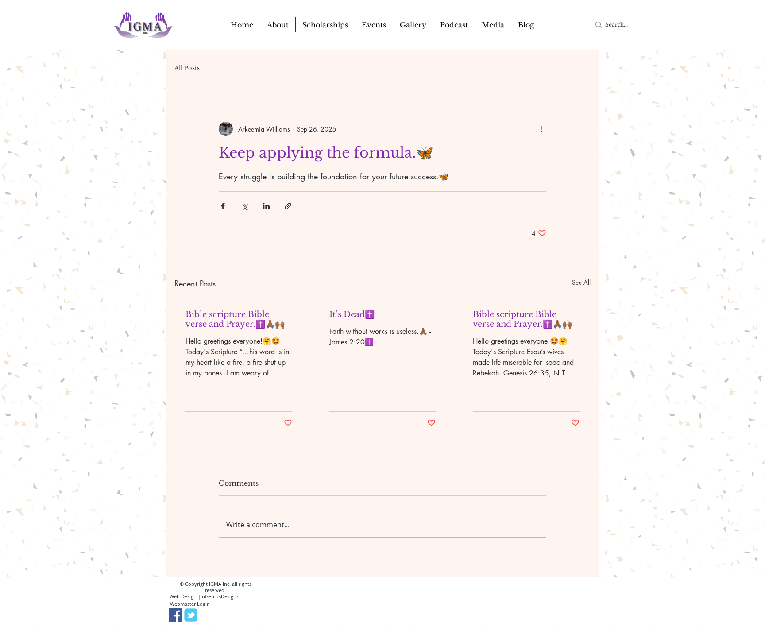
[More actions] (541, 129)
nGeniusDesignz (220, 596)
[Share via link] (288, 206)
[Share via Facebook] (223, 206)
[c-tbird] (190, 615)
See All (581, 282)
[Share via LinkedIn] (266, 206)
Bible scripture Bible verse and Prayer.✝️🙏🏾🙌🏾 (235, 319)
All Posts (187, 68)
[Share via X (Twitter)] (244, 206)
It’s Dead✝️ (352, 314)
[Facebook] (175, 615)
